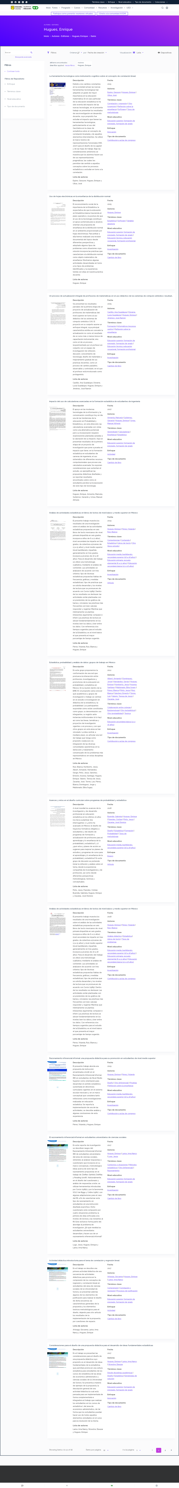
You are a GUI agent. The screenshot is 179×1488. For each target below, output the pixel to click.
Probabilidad (112, 833)
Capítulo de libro (114, 257)
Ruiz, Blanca (112, 532)
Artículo (110, 583)
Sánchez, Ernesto (121, 693)
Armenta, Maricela (115, 418)
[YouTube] (23, 2)
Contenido (125, 540)
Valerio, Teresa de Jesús (122, 696)
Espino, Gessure (114, 92)
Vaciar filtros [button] (70, 65)
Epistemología (113, 710)
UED (129, 8)
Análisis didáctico (114, 936)
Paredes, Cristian (115, 819)
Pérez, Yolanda (128, 529)
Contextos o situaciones (117, 1165)
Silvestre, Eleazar (115, 1364)
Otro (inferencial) (121, 1083)
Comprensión (112, 1288)
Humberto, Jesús (122, 684)
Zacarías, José (113, 699)
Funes (55, 8)
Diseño (110, 831)
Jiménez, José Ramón (116, 318)
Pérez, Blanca (113, 690)
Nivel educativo (124, 2)
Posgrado (65, 8)
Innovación (111, 132)
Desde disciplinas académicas (119, 1373)
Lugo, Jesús (113, 1156)
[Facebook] (15, 2)
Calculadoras (124, 432)
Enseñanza (111, 435)
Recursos (102, 8)
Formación (111, 326)
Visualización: (126, 52)
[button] (152, 1450)
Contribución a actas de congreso (121, 140)
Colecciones (160, 2)
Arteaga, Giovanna (115, 1277)
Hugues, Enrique (128, 92)
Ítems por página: (93, 1450)
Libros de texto (124, 543)
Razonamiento (113, 1171)
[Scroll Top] (156, 1485)
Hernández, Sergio (121, 682)
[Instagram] (19, 2)
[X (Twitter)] (12, 2)
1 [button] (158, 1450)
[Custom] (22, 1485)
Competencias (113, 540)
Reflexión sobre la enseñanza (120, 1086)
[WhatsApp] (26, 2)
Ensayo (110, 856)
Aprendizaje (112, 432)
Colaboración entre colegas (119, 707)
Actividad (111, 454)
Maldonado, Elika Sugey (126, 687)
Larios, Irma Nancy (129, 1153)
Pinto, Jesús (125, 690)
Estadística (111, 221)
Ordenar (73, 52)
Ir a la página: (128, 1450)
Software (122, 109)
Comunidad (89, 8)
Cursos (77, 8)
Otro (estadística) (128, 710)
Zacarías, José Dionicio (116, 822)
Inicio (48, 8)
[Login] (167, 8)
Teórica (127, 713)
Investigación (117, 8)
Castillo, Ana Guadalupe (117, 312)
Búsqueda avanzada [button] (23, 57)
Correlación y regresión (117, 103)
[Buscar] (162, 8)
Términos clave (98, 2)
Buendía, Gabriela (114, 816)
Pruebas (133, 1083)
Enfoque (111, 2)
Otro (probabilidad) (115, 713)
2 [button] (165, 1450)
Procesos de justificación (127, 1291)
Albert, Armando (114, 678)
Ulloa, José (112, 95)
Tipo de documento (143, 2)
